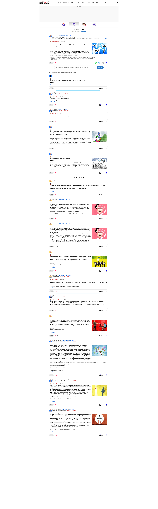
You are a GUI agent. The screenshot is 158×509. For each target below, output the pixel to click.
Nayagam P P (55, 199)
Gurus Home (42, 5)
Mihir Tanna (54, 295)
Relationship (84, 26)
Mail (72, 2)
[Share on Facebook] (99, 62)
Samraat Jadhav (55, 35)
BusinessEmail (91, 2)
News (76, 2)
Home (59, 2)
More (105, 2)
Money (83, 2)
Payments (65, 2)
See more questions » (105, 439)
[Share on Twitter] (103, 62)
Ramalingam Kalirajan (56, 340)
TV (100, 2)
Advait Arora (54, 92)
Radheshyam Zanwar (56, 250)
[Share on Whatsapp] (96, 62)
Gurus (97, 2)
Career (94, 26)
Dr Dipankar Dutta (55, 180)
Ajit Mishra (54, 74)
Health (64, 26)
